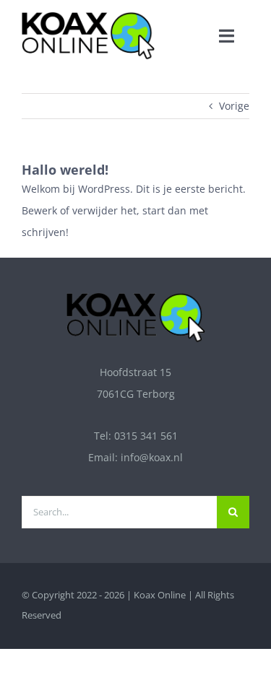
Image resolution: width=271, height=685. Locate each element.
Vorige (234, 106)
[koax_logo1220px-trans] (88, 16)
